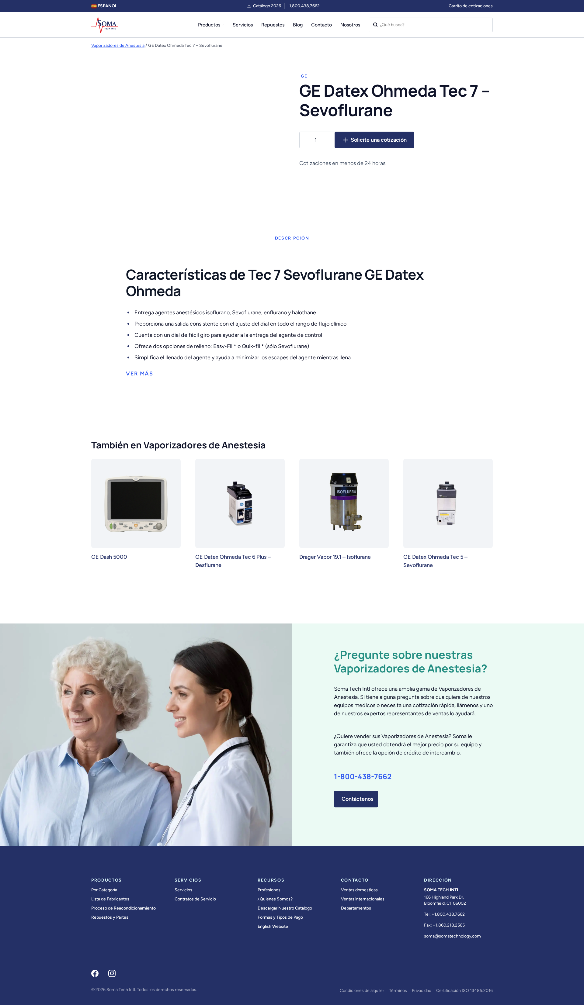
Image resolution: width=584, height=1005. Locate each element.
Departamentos (356, 908)
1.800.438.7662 (304, 6)
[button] (139, 374)
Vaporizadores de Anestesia (117, 45)
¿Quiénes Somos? (275, 899)
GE (304, 76)
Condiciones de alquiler (362, 990)
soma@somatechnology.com (452, 936)
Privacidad (421, 990)
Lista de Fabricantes (110, 899)
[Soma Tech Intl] (104, 25)
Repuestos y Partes (109, 917)
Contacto (321, 25)
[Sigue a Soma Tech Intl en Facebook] (95, 973)
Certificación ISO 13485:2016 (464, 990)
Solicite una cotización (379, 139)
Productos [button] (209, 25)
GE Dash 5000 (109, 557)
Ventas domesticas (359, 890)
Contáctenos (357, 799)
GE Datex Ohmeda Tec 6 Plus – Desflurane (233, 561)
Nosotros (350, 25)
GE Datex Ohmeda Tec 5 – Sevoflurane (435, 561)
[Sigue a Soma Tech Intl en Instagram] (112, 973)
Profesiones (269, 890)
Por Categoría (104, 890)
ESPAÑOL (107, 6)
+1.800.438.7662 (448, 914)
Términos (398, 990)
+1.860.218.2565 (449, 925)
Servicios (243, 25)
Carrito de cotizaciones (471, 6)
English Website (273, 926)
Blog (298, 25)
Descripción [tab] (292, 238)
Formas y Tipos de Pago (280, 917)
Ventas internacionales (362, 899)
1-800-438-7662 (362, 776)
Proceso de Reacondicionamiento (123, 908)
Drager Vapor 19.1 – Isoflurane (335, 557)
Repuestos (272, 25)
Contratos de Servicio (195, 899)
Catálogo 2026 (267, 6)
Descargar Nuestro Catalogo (285, 908)
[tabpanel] (292, 313)
